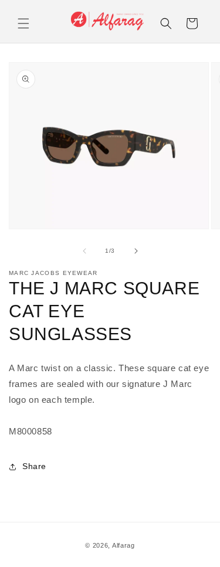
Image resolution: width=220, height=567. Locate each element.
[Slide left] (84, 251)
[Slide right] (136, 251)
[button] (23, 23)
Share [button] (34, 466)
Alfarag (123, 545)
